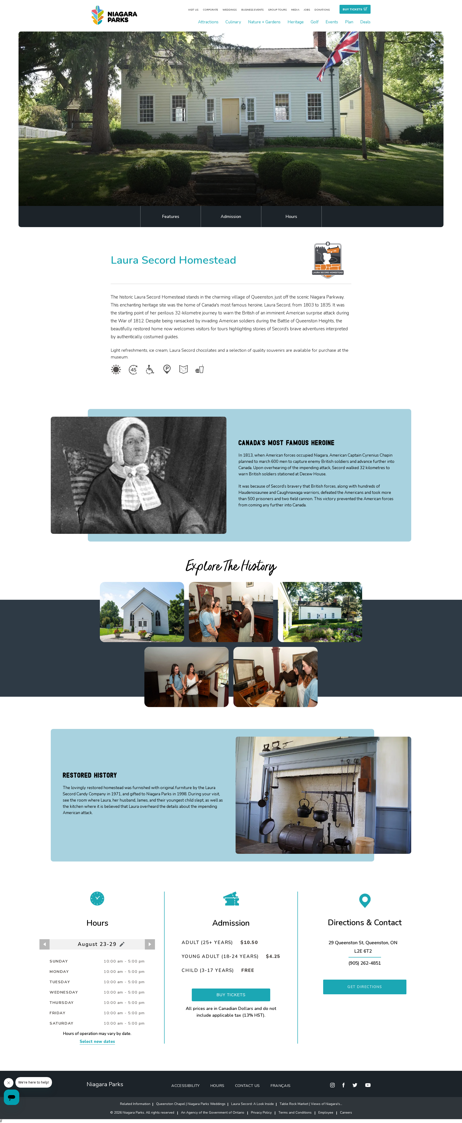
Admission (231, 216)
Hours (291, 216)
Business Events (252, 10)
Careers (346, 1112)
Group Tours (277, 10)
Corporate (210, 10)
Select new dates (97, 1041)
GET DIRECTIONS (364, 986)
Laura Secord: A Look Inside (252, 1104)
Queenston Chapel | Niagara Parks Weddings (190, 1104)
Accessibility (185, 1085)
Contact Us (247, 1085)
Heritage (296, 22)
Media (295, 10)
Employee (325, 1112)
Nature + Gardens (264, 22)
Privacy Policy (261, 1112)
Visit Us (193, 10)
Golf (315, 22)
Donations (322, 10)
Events (332, 22)
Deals (365, 22)
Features (170, 216)
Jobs (307, 10)
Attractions (208, 22)
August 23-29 (97, 944)
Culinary (233, 22)
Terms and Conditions (295, 1112)
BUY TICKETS (231, 995)
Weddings (230, 10)
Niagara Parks (105, 1084)
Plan (349, 22)
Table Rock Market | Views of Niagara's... (311, 1104)
